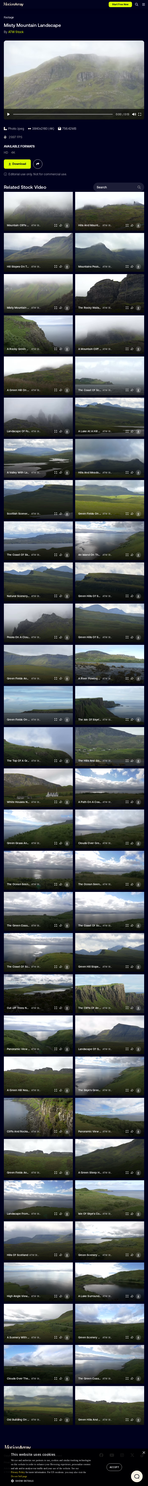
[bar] (143, 4)
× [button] (143, 1452)
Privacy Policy (18, 1472)
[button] (52, 1480)
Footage (9, 17)
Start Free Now (120, 4)
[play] (8, 114)
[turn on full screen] (55, 225)
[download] (67, 225)
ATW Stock (16, 32)
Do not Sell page (19, 1476)
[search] (136, 4)
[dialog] (74, 1467)
